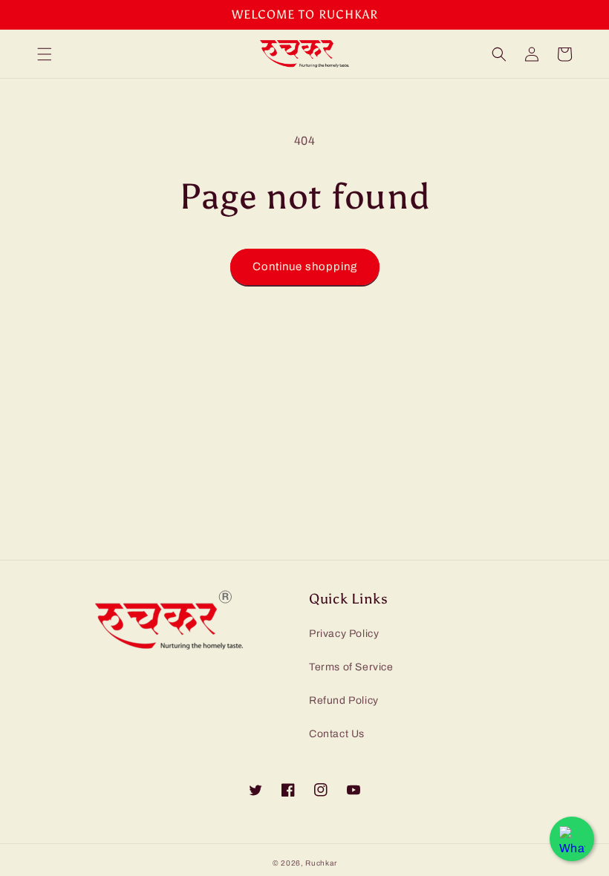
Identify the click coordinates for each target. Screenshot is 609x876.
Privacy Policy (344, 633)
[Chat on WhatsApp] (572, 839)
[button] (44, 54)
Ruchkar (320, 863)
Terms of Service (351, 667)
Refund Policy (344, 700)
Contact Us (337, 733)
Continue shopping (305, 266)
